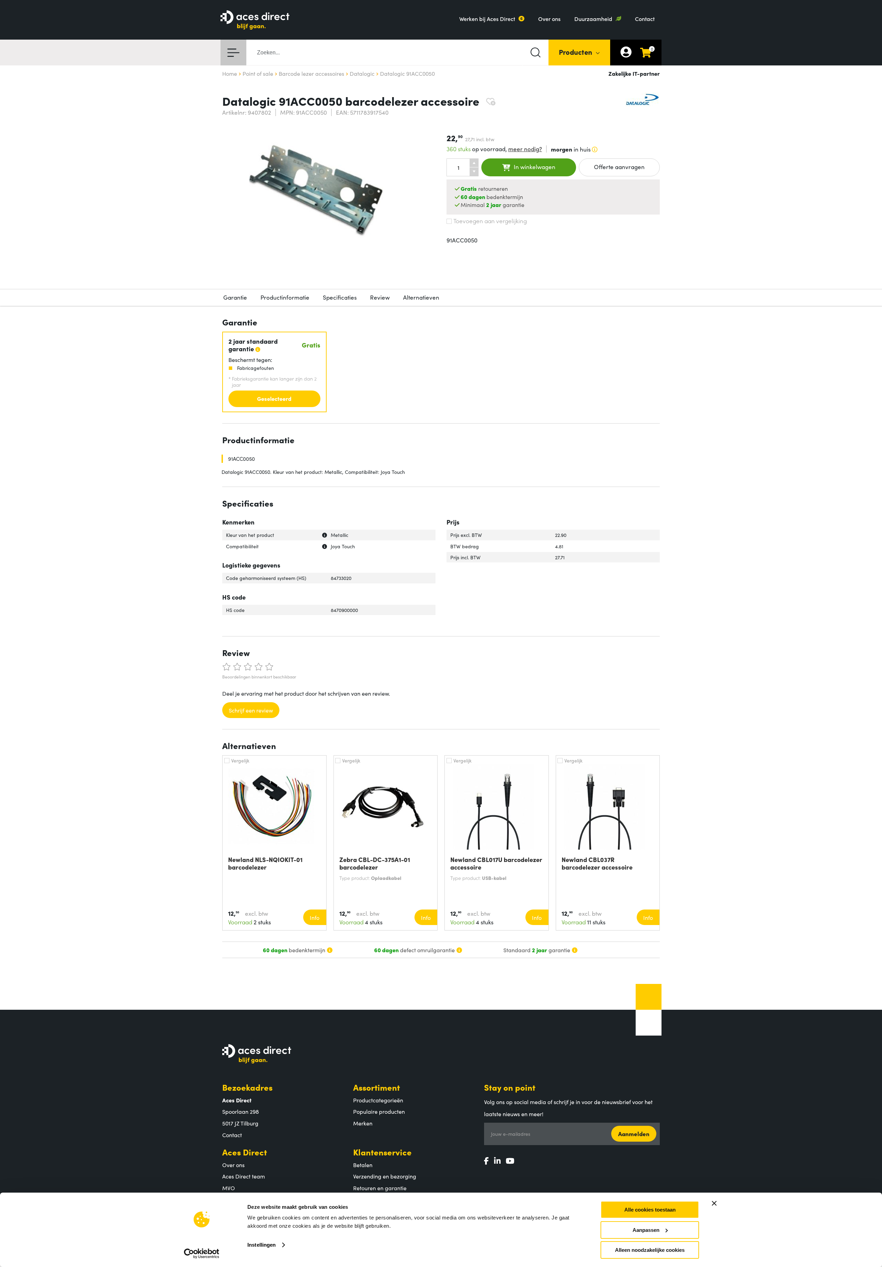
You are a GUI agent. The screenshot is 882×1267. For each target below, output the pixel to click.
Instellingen (261, 1245)
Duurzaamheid (593, 18)
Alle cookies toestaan (650, 1210)
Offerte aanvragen (619, 167)
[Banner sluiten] (714, 1203)
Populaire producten (379, 1111)
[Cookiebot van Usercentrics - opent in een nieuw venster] (202, 1253)
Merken (362, 1123)
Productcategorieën (378, 1100)
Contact (645, 18)
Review (380, 297)
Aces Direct (244, 1151)
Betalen (362, 1165)
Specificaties (340, 297)
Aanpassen (646, 1230)
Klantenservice (382, 1151)
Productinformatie (284, 297)
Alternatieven (421, 297)
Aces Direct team (243, 1176)
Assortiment (376, 1087)
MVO (228, 1188)
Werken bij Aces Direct (487, 18)
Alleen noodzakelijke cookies (650, 1250)
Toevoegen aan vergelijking (490, 221)
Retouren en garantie (380, 1188)
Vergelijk (240, 760)
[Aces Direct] (254, 20)
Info (314, 917)
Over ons (549, 18)
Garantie (235, 297)
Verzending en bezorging (384, 1176)
